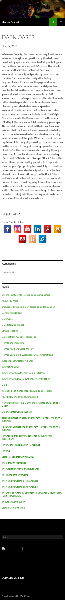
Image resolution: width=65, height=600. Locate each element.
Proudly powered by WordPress (16, 596)
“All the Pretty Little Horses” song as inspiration (26, 294)
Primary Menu (61, 22)
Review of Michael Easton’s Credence (21, 444)
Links (4, 384)
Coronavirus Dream (12, 312)
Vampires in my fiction (13, 507)
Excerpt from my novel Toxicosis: (19, 336)
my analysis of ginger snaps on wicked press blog (27, 390)
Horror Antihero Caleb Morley (18, 348)
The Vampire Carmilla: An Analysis (20, 486)
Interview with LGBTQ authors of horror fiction (26, 378)
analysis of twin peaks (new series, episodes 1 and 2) (28, 306)
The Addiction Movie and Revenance (20, 468)
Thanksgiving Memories (14, 462)
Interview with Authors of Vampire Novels (23, 372)
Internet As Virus (10, 366)
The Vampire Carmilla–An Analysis (20, 480)
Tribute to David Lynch (13, 501)
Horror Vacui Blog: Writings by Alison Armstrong (27, 354)
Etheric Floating (10, 330)
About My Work (10, 300)
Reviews (6, 450)
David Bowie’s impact (13, 324)
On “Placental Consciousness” (17, 411)
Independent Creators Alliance (17, 360)
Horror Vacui (10, 22)
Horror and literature (13, 342)
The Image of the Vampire (15, 474)
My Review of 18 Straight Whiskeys (20, 396)
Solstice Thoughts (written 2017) (18, 456)
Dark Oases (8, 318)
